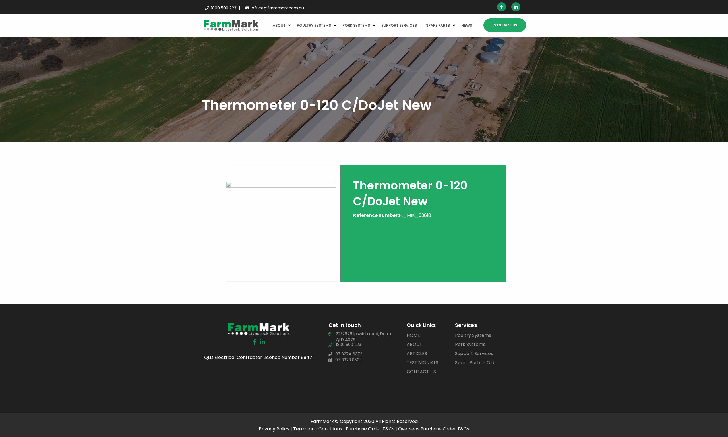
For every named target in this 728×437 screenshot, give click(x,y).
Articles (417, 353)
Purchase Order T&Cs (370, 429)
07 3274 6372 (348, 354)
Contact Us (504, 25)
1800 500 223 (223, 8)
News (466, 25)
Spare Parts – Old (474, 362)
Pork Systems (356, 25)
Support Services (399, 25)
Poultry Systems (314, 25)
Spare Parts (438, 25)
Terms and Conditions (317, 429)
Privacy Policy (274, 429)
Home (413, 335)
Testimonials (422, 362)
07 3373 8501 (348, 360)
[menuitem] (280, 25)
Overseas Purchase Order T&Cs (433, 429)
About (279, 25)
